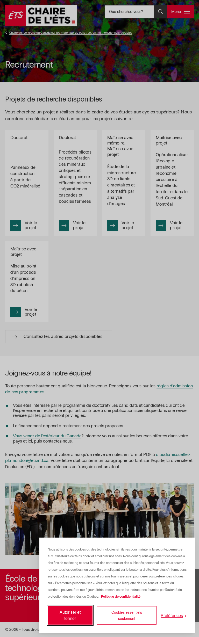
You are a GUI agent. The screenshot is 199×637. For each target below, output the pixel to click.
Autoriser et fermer (70, 615)
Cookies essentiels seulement (126, 615)
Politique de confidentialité (120, 597)
